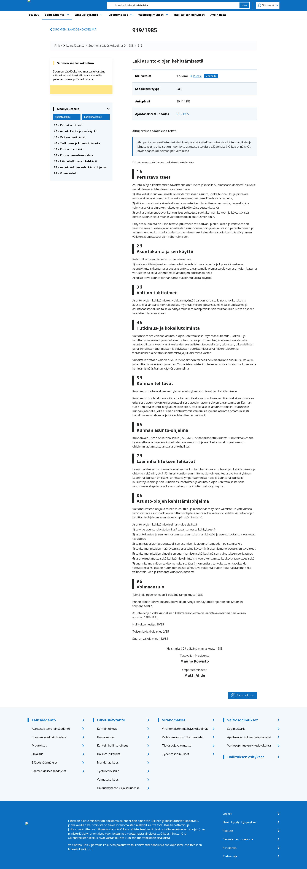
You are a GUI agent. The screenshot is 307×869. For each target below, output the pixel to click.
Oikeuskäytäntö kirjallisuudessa (118, 788)
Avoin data (218, 15)
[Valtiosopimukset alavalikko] (167, 15)
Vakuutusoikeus (108, 779)
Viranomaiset (118, 15)
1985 (130, 45)
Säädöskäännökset (44, 762)
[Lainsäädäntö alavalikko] (68, 15)
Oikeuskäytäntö (86, 15)
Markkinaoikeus (108, 762)
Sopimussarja (236, 729)
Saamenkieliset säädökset (49, 771)
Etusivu (34, 15)
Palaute (228, 831)
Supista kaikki (63, 117)
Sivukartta (229, 848)
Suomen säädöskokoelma (74, 29)
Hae (244, 5)
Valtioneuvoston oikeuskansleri (183, 737)
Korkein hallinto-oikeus (112, 745)
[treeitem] (81, 125)
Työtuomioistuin (108, 771)
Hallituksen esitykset (189, 15)
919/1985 (183, 114)
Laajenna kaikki (93, 117)
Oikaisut (37, 754)
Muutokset (39, 745)
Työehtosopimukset (175, 754)
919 (140, 45)
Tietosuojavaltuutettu (176, 745)
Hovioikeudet (106, 737)
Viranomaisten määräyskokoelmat (185, 729)
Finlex (58, 45)
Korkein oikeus (107, 729)
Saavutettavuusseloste (238, 839)
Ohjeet (227, 814)
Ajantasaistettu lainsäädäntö (51, 729)
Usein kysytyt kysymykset (240, 822)
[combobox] (173, 5)
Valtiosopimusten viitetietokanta (249, 745)
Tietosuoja (230, 856)
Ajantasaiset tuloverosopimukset (249, 737)
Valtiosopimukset (151, 15)
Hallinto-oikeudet (108, 754)
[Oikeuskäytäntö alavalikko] (101, 15)
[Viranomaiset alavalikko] (131, 15)
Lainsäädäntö (54, 15)
